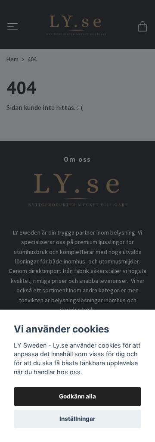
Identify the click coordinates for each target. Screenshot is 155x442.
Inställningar (77, 418)
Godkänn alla (77, 396)
